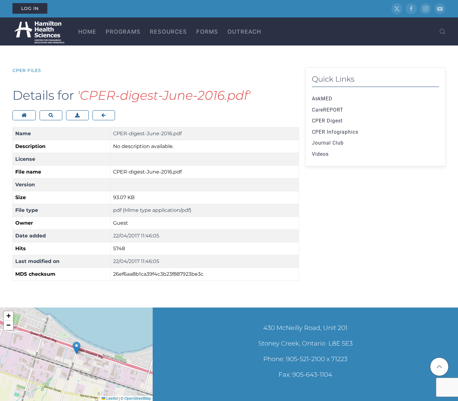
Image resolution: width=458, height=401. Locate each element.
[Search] (51, 115)
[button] (442, 31)
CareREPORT (327, 110)
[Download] (77, 115)
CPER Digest (327, 121)
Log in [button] (30, 8)
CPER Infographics (335, 132)
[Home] (24, 115)
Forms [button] (207, 31)
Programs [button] (123, 31)
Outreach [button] (244, 31)
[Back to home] (38, 31)
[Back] (104, 115)
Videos (320, 154)
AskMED (322, 99)
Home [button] (87, 31)
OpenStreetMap (137, 398)
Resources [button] (168, 31)
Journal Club (328, 143)
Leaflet (111, 398)
